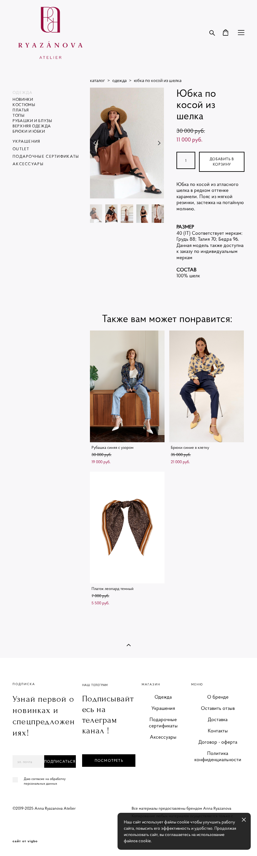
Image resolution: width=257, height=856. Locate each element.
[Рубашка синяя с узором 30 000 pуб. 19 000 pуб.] (127, 386)
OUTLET (21, 148)
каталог (97, 80)
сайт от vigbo (25, 841)
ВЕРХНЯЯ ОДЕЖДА (32, 126)
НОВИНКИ (23, 99)
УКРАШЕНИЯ (26, 141)
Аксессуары (163, 737)
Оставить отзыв (218, 708)
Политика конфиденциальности (217, 756)
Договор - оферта (217, 742)
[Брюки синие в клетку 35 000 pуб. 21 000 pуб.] (206, 386)
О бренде (217, 697)
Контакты (218, 730)
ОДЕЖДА (23, 92)
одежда (119, 80)
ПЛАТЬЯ (21, 110)
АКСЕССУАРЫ (28, 164)
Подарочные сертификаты (163, 722)
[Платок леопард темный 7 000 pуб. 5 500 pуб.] (127, 527)
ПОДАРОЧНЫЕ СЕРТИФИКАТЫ (46, 156)
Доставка (218, 719)
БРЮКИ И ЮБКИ (29, 131)
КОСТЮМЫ (24, 104)
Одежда (163, 697)
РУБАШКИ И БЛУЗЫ (32, 120)
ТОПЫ (19, 115)
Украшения (163, 708)
